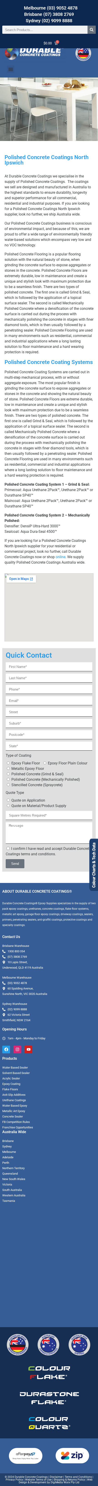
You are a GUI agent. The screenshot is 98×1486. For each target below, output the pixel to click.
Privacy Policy (14, 1479)
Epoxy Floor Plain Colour (67, 763)
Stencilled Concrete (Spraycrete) (37, 785)
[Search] (92, 30)
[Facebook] (6, 1049)
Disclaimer (56, 1477)
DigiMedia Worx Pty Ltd (64, 1482)
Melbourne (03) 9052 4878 (50, 8)
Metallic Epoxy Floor (27, 768)
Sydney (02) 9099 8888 (49, 20)
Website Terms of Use (38, 1479)
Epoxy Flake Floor (25, 763)
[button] (10, 69)
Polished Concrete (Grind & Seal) (37, 774)
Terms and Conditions (78, 1477)
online (60, 557)
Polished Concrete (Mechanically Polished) (45, 779)
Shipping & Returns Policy (69, 1479)
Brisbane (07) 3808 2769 (49, 14)
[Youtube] (28, 1049)
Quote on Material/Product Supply (38, 806)
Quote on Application (28, 800)
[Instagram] (17, 1049)
